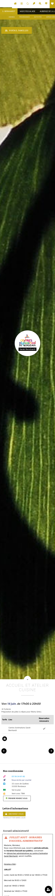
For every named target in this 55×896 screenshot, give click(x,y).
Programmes (24, 17)
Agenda (12, 17)
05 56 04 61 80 (18, 776)
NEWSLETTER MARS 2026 (14, 818)
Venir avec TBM (18, 793)
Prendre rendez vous (17, 798)
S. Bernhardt (8, 11)
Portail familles (16, 30)
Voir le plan (16, 790)
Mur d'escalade (27, 11)
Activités (38, 17)
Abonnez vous (14, 814)
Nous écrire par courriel (21, 780)
